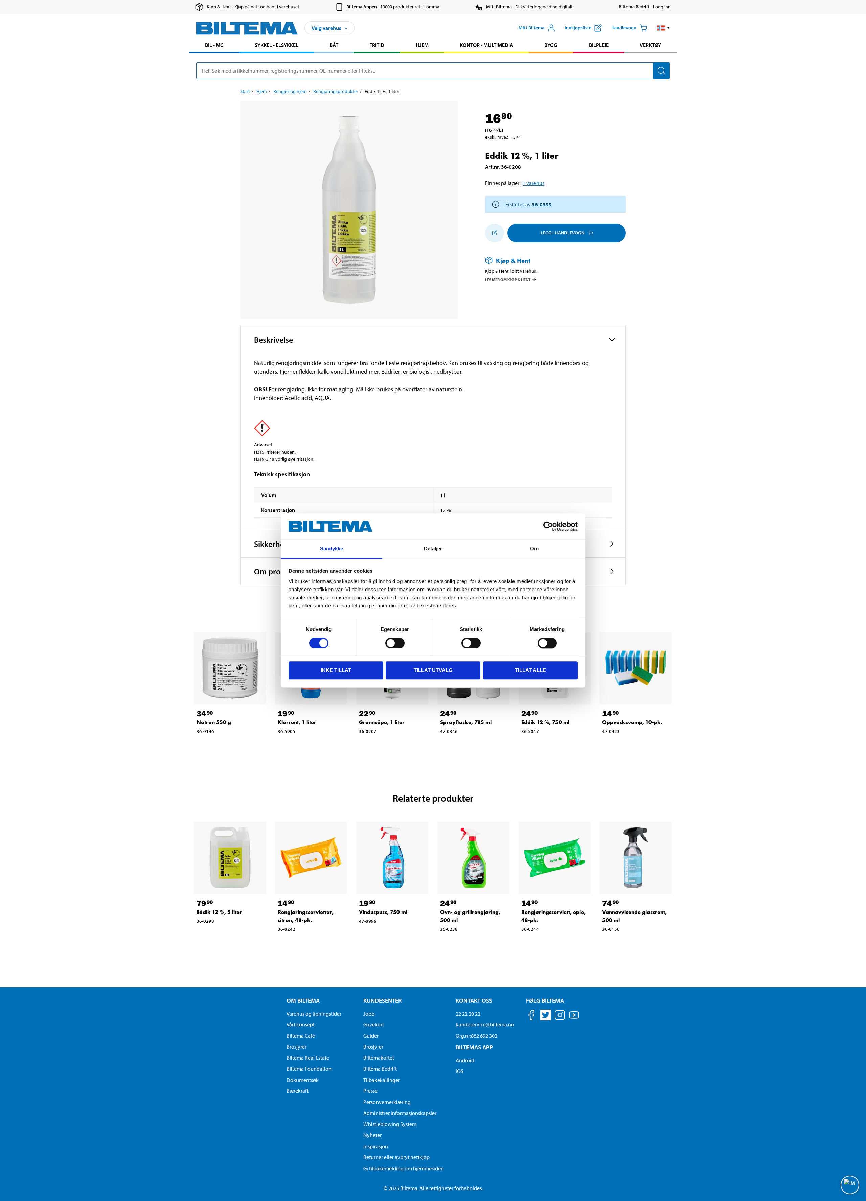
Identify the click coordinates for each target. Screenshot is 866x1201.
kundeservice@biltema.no (485, 1024)
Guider (371, 1035)
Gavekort (373, 1024)
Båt (333, 45)
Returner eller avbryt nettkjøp (396, 1157)
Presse (370, 1090)
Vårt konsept (301, 1024)
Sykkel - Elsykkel (276, 45)
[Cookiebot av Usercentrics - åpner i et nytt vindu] (548, 526)
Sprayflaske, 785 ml (466, 722)
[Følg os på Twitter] (545, 1016)
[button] (663, 28)
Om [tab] (534, 549)
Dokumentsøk (303, 1080)
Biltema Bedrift (380, 1068)
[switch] (395, 643)
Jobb (368, 1013)
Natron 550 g (214, 722)
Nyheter (372, 1135)
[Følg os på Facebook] (531, 1016)
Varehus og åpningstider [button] (314, 1013)
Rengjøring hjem (290, 91)
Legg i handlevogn (562, 233)
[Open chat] (850, 1185)
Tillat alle (530, 670)
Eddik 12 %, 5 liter (219, 912)
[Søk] (661, 70)
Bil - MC (214, 45)
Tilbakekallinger (381, 1080)
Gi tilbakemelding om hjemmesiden (403, 1168)
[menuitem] (214, 45)
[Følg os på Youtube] (574, 1018)
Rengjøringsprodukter (335, 91)
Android (465, 1060)
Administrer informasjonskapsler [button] (399, 1113)
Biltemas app (474, 1047)
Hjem (422, 45)
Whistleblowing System (389, 1124)
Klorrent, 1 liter (297, 722)
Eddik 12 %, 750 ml (545, 722)
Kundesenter (382, 1000)
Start (245, 91)
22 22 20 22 (468, 1013)
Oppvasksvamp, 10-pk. (632, 722)
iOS (459, 1071)
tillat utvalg (433, 670)
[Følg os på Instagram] (559, 1016)
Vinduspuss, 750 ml (383, 912)
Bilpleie (599, 45)
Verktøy (650, 45)
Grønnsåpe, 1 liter (382, 722)
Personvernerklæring (387, 1102)
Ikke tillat (336, 670)
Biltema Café (301, 1035)
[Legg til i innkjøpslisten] (494, 233)
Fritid (376, 45)
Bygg (550, 45)
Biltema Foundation (309, 1068)
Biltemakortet (378, 1057)
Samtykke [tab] (331, 549)
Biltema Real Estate (308, 1057)
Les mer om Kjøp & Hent (508, 279)
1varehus (533, 183)
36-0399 (542, 204)
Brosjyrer (296, 1046)
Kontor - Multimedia (486, 45)
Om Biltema (303, 1000)
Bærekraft (298, 1090)
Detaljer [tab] (433, 549)
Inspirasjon (375, 1146)
